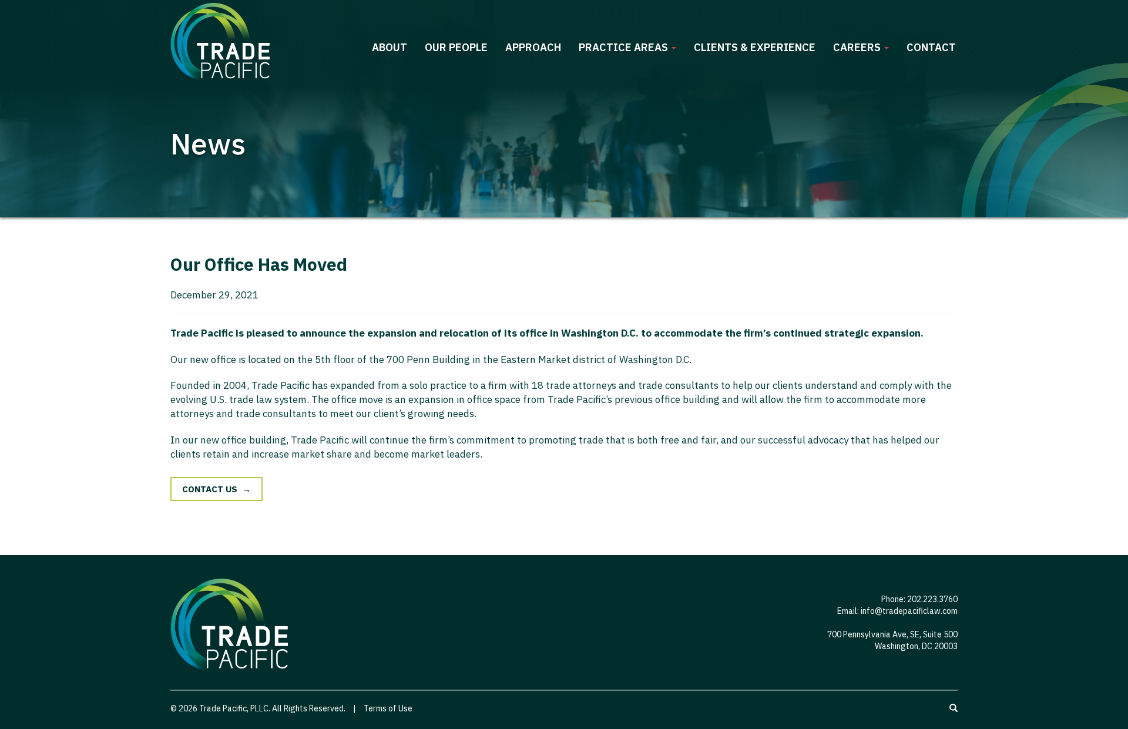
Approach (533, 47)
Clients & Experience (754, 47)
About (389, 47)
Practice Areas (624, 47)
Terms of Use (388, 708)
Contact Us (209, 489)
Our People (456, 47)
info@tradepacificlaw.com (909, 611)
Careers (858, 47)
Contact (931, 47)
